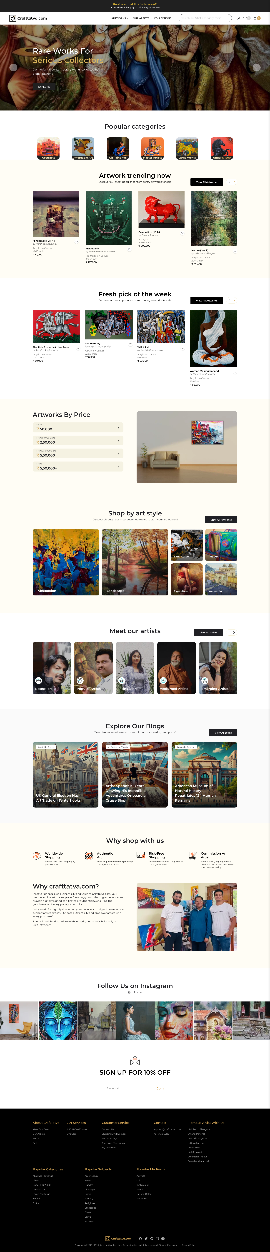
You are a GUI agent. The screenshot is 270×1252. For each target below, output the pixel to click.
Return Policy (109, 1138)
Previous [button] (13, 67)
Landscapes (39, 1189)
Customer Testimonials (114, 1143)
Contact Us (108, 1129)
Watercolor (143, 1185)
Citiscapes (90, 1189)
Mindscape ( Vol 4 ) (44, 240)
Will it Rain (143, 347)
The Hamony (92, 343)
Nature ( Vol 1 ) (199, 250)
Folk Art (37, 1203)
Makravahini (93, 248)
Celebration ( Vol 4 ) (149, 232)
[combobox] (205, 18)
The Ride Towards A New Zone (51, 347)
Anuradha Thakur (197, 1156)
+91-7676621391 (162, 1133)
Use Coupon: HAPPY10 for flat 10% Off (135, 4)
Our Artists (39, 1133)
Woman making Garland (204, 370)
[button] (234, 182)
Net (234, 632)
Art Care (71, 1133)
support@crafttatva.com (167, 1129)
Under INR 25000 (42, 1185)
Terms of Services (168, 1245)
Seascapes (90, 1207)
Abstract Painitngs (43, 1175)
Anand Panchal (196, 1133)
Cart (35, 1143)
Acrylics (141, 1175)
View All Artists (208, 632)
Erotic (88, 1194)
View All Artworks (206, 182)
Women (89, 1221)
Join (160, 1088)
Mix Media (142, 1198)
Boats (88, 1180)
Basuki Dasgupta (197, 1138)
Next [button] (257, 67)
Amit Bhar (194, 1147)
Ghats (36, 1180)
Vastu (88, 1216)
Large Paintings (41, 1194)
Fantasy (89, 1198)
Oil (138, 1180)
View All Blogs (223, 732)
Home (36, 1138)
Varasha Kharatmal (198, 1161)
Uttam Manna (196, 1143)
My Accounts (109, 1147)
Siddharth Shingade (199, 1129)
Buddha (89, 1185)
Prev (229, 632)
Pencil (140, 1189)
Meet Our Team (41, 1129)
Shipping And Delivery (114, 1133)
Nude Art (37, 1198)
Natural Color (144, 1194)
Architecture (91, 1175)
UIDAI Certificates (77, 1129)
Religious (90, 1203)
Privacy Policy (188, 1245)
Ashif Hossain (195, 1152)
